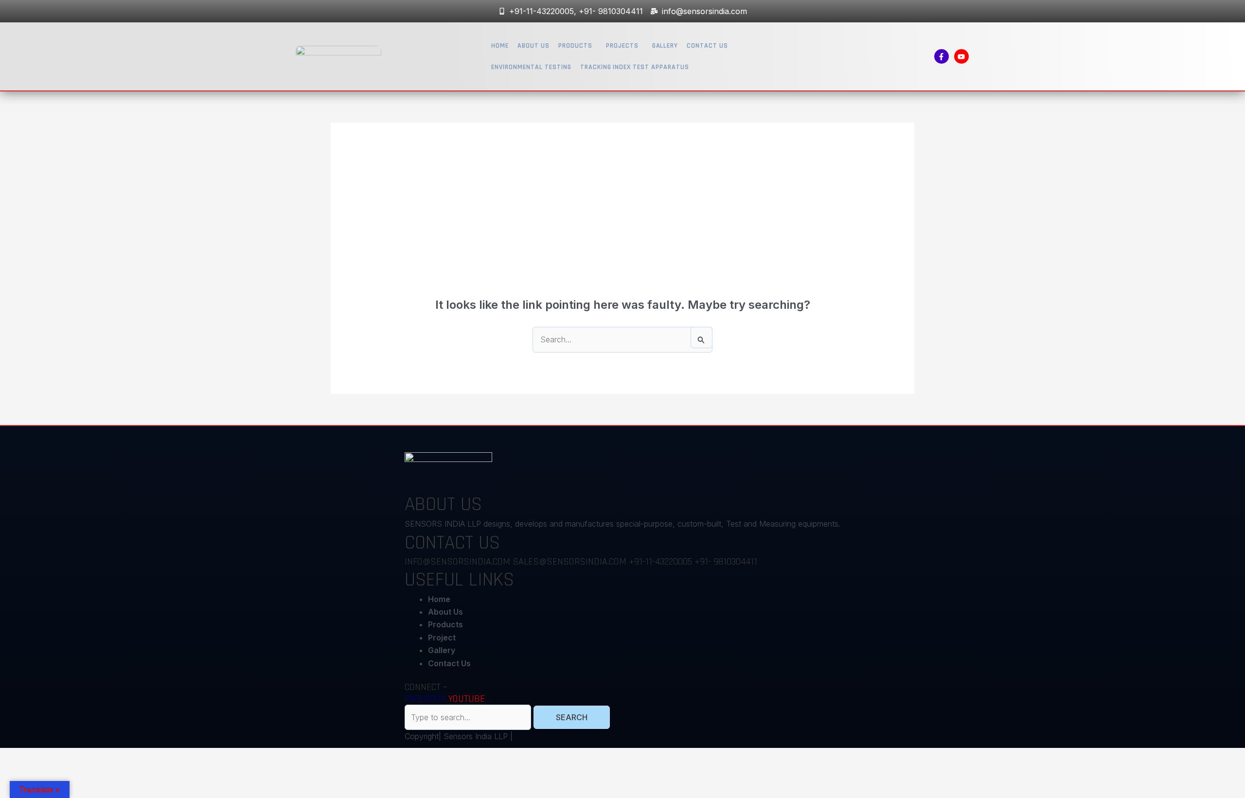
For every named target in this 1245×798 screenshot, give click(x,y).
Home (500, 45)
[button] (578, 45)
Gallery (665, 45)
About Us (533, 45)
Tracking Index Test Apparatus (634, 67)
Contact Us (707, 45)
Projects (622, 45)
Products (575, 45)
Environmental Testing (531, 67)
